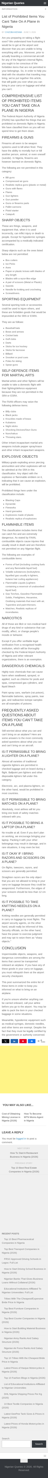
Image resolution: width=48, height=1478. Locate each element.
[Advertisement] (24, 1069)
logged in (21, 1138)
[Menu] (45, 3)
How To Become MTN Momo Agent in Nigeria (33, 1117)
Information (9, 9)
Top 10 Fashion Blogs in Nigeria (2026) (24, 1378)
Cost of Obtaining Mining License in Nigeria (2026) (11, 1117)
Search (5, 1438)
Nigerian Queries (13, 3)
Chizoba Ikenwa (13, 32)
